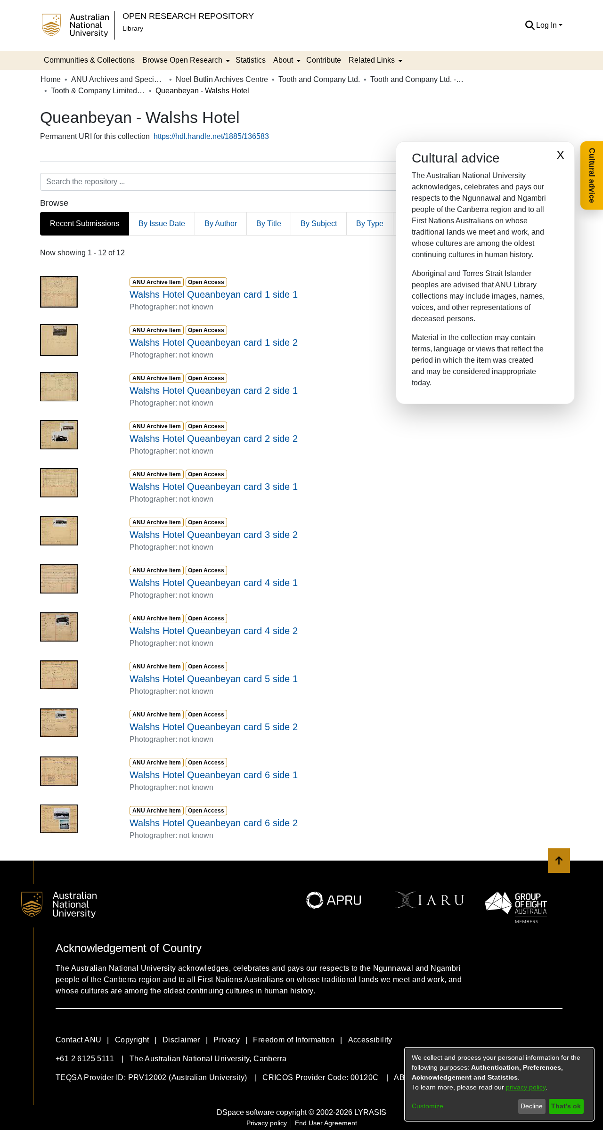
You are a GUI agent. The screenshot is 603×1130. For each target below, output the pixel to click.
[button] (530, 25)
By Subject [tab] (319, 223)
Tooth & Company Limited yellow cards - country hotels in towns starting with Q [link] (98, 91)
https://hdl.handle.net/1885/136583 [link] (211, 136)
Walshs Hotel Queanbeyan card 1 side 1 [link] (214, 294)
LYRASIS (370, 1112)
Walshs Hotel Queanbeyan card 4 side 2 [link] (214, 631)
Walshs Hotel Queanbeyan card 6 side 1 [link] (214, 775)
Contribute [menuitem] (323, 60)
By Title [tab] (268, 223)
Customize (427, 1106)
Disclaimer (181, 1040)
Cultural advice (592, 175)
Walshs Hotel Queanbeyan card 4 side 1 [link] (214, 582)
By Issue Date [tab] (162, 223)
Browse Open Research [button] (182, 60)
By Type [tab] (369, 223)
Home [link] (51, 79)
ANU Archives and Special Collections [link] (118, 79)
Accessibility (370, 1040)
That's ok (566, 1106)
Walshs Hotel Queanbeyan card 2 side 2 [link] (214, 438)
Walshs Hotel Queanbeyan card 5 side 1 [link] (214, 679)
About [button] (283, 60)
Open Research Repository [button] (188, 16)
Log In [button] (547, 25)
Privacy (226, 1040)
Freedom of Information (293, 1040)
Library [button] (132, 28)
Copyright (132, 1040)
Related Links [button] (372, 60)
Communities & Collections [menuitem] (89, 60)
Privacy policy (266, 1123)
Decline (532, 1106)
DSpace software (245, 1112)
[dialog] (499, 1084)
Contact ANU (78, 1040)
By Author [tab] (220, 223)
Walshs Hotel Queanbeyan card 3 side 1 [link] (214, 486)
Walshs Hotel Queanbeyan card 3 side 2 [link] (214, 534)
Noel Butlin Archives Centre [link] (222, 79)
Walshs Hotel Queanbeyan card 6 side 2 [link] (214, 823)
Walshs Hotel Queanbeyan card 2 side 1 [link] (214, 390)
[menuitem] (185, 60)
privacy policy (526, 1087)
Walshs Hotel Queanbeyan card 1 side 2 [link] (214, 342)
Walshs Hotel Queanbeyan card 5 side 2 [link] (214, 727)
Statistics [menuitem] (251, 60)
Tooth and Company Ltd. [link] (319, 79)
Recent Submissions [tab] (84, 223)
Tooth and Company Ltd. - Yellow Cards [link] (417, 79)
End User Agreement (326, 1123)
